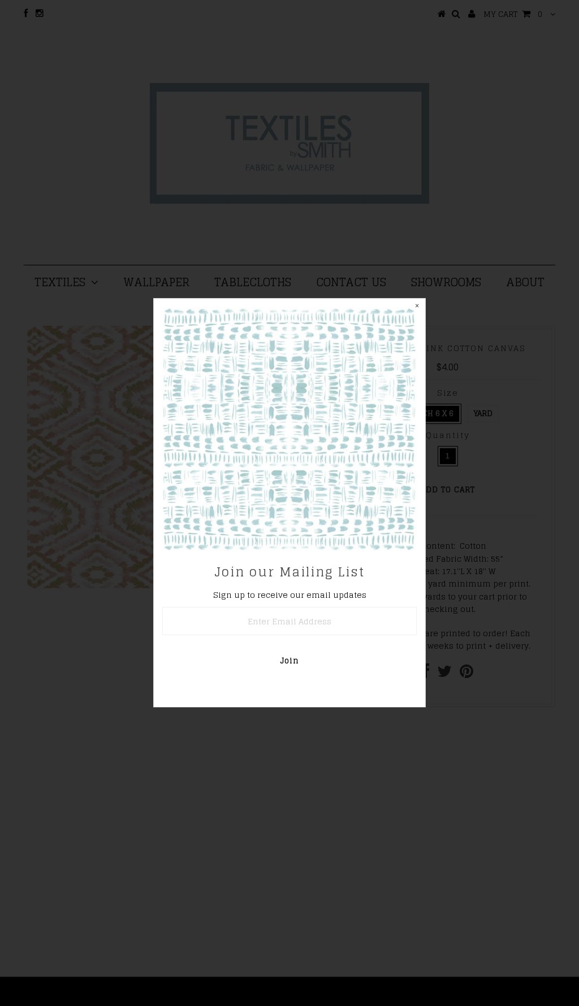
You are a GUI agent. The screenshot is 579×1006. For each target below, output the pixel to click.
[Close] (416, 307)
